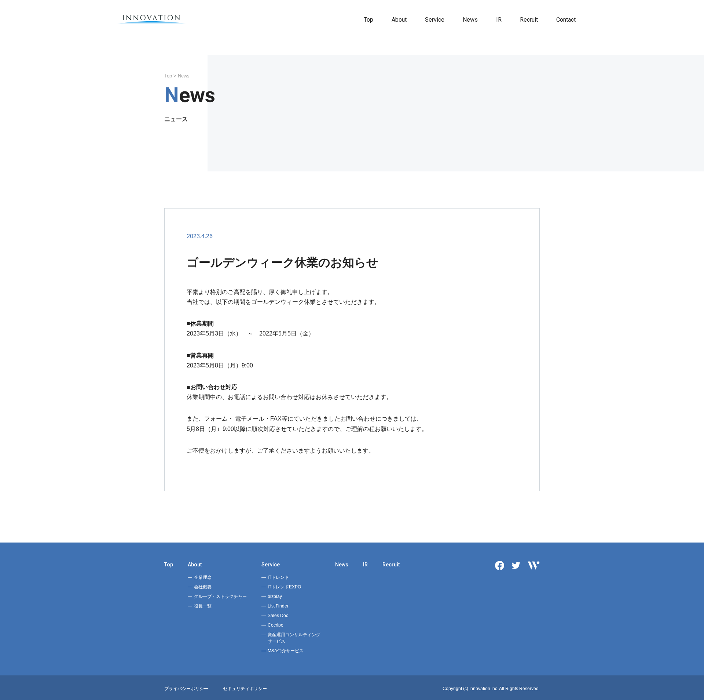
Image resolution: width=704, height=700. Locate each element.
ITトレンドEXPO (284, 587)
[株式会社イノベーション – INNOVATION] (151, 19)
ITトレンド (278, 577)
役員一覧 (203, 606)
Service (434, 19)
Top (368, 19)
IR (499, 19)
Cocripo (275, 625)
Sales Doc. (278, 615)
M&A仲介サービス (286, 650)
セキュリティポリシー (245, 688)
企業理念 (203, 577)
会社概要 (203, 587)
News (470, 19)
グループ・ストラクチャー (220, 596)
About (399, 19)
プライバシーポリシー (186, 688)
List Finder (278, 606)
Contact (566, 19)
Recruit (529, 19)
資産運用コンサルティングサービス (294, 638)
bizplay (275, 596)
